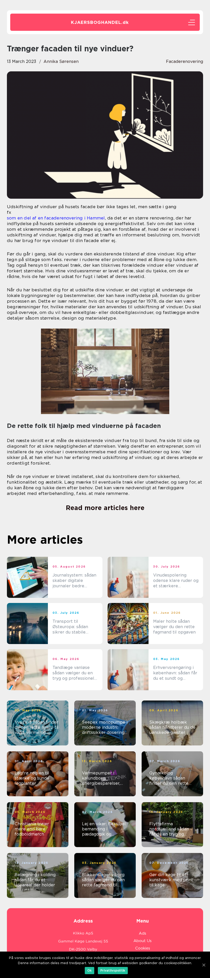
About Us (142, 940)
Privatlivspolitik (112, 970)
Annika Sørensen (61, 61)
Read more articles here (105, 508)
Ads (142, 933)
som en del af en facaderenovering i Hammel (56, 217)
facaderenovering (184, 61)
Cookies (142, 948)
